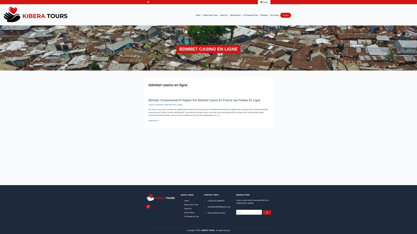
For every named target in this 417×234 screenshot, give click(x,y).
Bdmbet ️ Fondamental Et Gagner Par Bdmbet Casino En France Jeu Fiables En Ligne (204, 100)
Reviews (264, 15)
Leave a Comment (156, 105)
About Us (224, 15)
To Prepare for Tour (250, 15)
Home (198, 15)
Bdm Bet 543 (170, 105)
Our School (274, 15)
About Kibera (235, 15)
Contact (286, 15)
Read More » (154, 120)
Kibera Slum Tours (210, 15)
